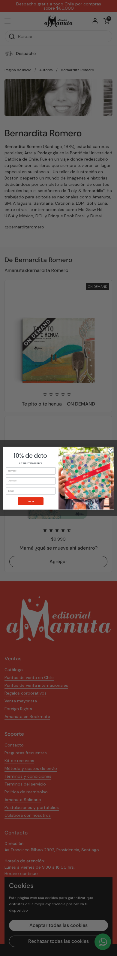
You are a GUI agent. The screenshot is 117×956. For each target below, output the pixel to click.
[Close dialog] (110, 450)
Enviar (30, 501)
